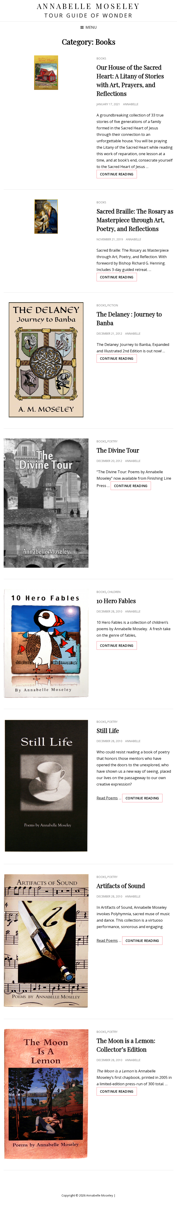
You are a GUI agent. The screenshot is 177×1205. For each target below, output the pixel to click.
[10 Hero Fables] (46, 643)
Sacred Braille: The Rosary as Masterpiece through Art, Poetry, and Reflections (135, 220)
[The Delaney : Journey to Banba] (46, 359)
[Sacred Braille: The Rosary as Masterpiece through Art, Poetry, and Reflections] (46, 216)
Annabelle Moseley (88, 6)
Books (101, 58)
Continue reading (118, 175)
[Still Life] (46, 786)
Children (114, 592)
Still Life (108, 730)
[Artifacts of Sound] (46, 941)
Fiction (112, 305)
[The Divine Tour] (46, 503)
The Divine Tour (118, 450)
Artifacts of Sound (121, 886)
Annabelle (130, 104)
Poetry (112, 441)
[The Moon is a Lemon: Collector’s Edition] (46, 1094)
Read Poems (107, 797)
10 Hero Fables (116, 601)
